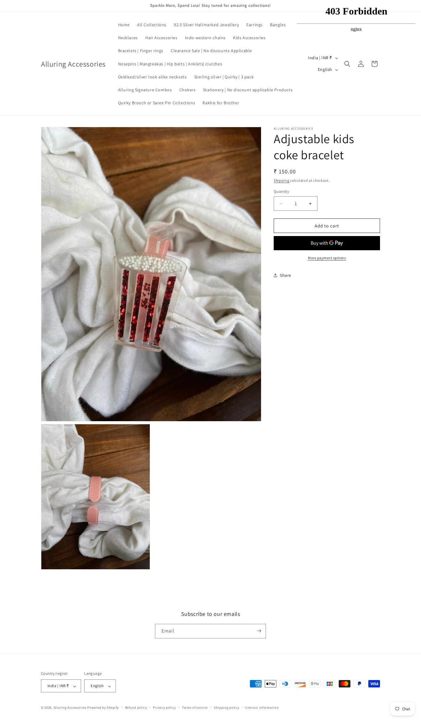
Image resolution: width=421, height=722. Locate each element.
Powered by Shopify (103, 708)
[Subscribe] (259, 631)
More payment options (327, 257)
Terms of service (195, 707)
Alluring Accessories (70, 708)
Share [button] (285, 275)
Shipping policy (226, 707)
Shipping (281, 180)
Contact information (262, 707)
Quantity (281, 191)
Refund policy (136, 707)
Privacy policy (164, 707)
